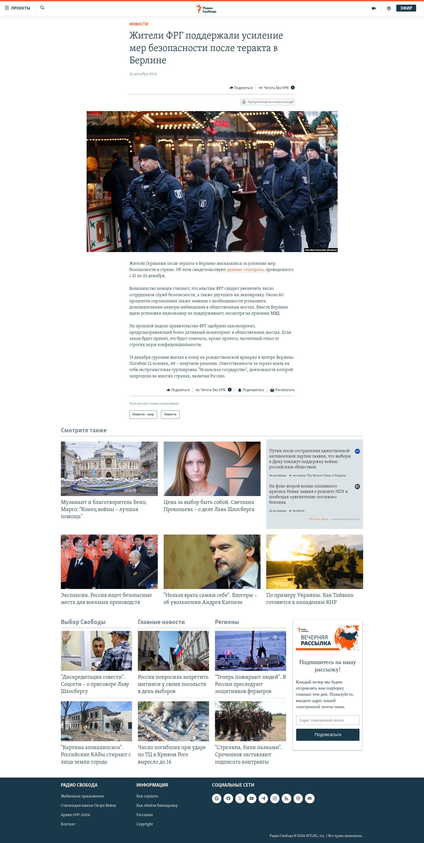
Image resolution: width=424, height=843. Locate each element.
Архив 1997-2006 (75, 815)
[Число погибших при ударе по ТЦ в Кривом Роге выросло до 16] (173, 721)
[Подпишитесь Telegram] (263, 798)
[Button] (241, 88)
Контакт (68, 824)
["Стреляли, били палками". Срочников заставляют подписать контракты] (250, 721)
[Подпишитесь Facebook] (228, 798)
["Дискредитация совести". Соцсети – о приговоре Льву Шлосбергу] (96, 651)
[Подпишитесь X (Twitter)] (240, 798)
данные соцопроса (245, 270)
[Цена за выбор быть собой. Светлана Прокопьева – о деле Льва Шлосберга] (212, 469)
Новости (138, 24)
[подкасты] (389, 8)
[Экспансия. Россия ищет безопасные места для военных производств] (109, 562)
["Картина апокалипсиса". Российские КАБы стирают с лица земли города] (96, 721)
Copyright (144, 824)
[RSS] (286, 798)
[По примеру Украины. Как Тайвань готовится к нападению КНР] (314, 562)
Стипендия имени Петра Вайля (88, 806)
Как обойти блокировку (157, 806)
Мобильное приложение (82, 796)
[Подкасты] (298, 798)
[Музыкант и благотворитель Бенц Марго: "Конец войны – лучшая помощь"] (109, 469)
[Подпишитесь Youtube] (251, 798)
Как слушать (147, 796)
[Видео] (374, 8)
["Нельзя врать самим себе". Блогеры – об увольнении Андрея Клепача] (212, 562)
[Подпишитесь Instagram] (274, 798)
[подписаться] (309, 798)
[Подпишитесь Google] (216, 798)
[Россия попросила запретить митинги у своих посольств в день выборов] (173, 651)
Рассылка (144, 815)
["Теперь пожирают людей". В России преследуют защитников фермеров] (250, 651)
